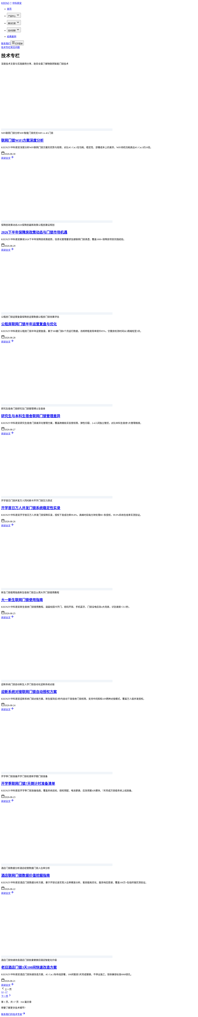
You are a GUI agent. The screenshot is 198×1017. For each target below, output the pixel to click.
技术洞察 (12, 31)
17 (6, 992)
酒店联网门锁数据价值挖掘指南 (25, 875)
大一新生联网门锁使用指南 (22, 600)
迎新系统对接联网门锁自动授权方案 (29, 692)
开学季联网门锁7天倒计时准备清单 (28, 783)
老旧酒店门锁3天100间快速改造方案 (29, 967)
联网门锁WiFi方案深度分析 (22, 140)
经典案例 (11, 36)
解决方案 (12, 23)
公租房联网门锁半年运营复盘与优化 (29, 324)
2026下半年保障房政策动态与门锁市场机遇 (34, 232)
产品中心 (12, 16)
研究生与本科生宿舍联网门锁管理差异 (30, 416)
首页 (9, 9)
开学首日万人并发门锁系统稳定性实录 (30, 508)
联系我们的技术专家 (11, 1014)
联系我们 (5, 43)
